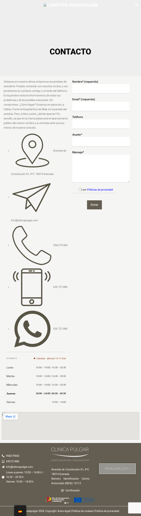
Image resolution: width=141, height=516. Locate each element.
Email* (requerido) (83, 99)
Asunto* (77, 134)
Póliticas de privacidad (100, 189)
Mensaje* (78, 152)
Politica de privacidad (107, 511)
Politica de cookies (82, 511)
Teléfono (77, 117)
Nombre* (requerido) (85, 81)
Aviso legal (64, 511)
